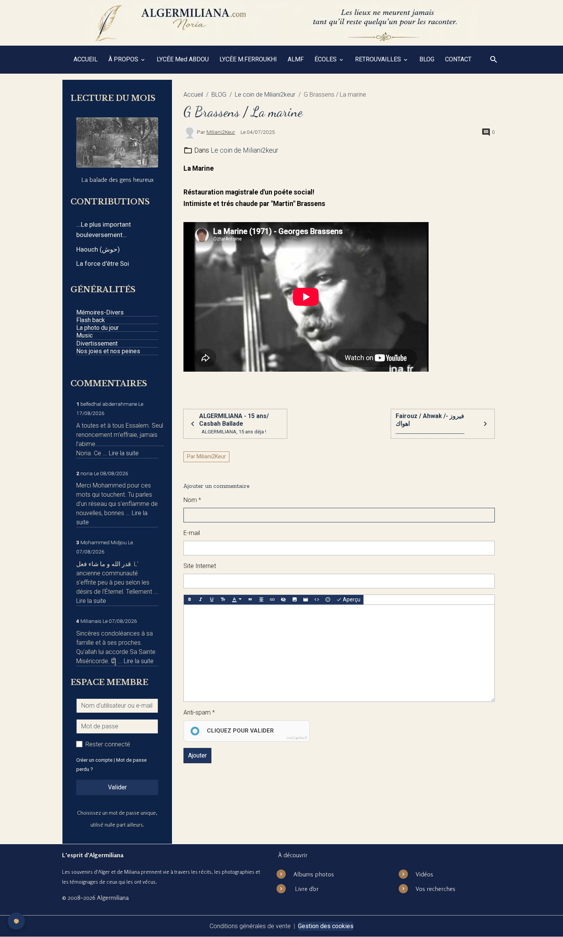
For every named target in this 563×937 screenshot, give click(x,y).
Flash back (90, 320)
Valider (117, 787)
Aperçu (351, 599)
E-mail (191, 533)
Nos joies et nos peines (108, 351)
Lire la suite (124, 453)
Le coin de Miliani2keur (265, 94)
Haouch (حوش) (98, 249)
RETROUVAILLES (379, 59)
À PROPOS (124, 59)
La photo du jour (97, 327)
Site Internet (199, 566)
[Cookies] (16, 921)
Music (84, 335)
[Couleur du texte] (237, 600)
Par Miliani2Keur (206, 456)
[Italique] (200, 600)
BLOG (426, 59)
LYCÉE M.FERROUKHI (248, 59)
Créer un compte (94, 760)
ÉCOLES (326, 59)
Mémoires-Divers (100, 312)
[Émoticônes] (328, 600)
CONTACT (458, 59)
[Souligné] (212, 600)
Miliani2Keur (220, 132)
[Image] (294, 600)
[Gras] (189, 600)
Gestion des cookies (326, 926)
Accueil (193, 94)
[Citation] (250, 600)
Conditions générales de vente (250, 926)
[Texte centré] (261, 600)
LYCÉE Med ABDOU (183, 59)
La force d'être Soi (102, 263)
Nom (190, 500)
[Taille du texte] (223, 600)
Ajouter (197, 755)
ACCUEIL (86, 59)
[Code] (316, 600)
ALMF (296, 59)
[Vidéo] (305, 600)
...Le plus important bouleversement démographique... (103, 230)
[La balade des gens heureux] (117, 142)
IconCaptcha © (296, 738)
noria (86, 473)
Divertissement (97, 343)
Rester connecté (107, 744)
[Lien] (272, 600)
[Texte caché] (283, 600)
